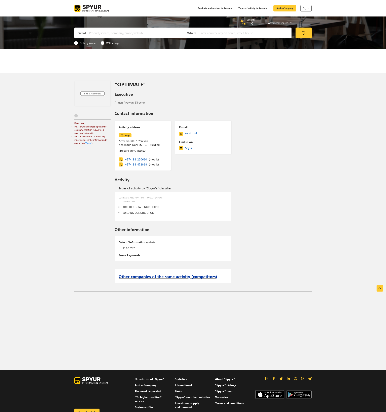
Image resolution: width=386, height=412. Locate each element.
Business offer (144, 407)
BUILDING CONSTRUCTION (138, 212)
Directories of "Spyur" (149, 379)
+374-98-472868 (142, 164)
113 (250, 23)
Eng (304, 8)
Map (127, 135)
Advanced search (278, 23)
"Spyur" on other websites (192, 397)
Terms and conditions (229, 403)
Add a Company (284, 8)
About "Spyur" (225, 379)
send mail (191, 133)
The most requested (148, 391)
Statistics (181, 379)
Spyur (188, 148)
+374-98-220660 (142, 159)
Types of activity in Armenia (252, 8)
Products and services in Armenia (215, 8)
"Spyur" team (224, 391)
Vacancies (221, 397)
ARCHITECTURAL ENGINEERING (141, 207)
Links (178, 391)
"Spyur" (88, 143)
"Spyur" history (225, 385)
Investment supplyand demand (187, 405)
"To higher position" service (148, 399)
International (183, 385)
